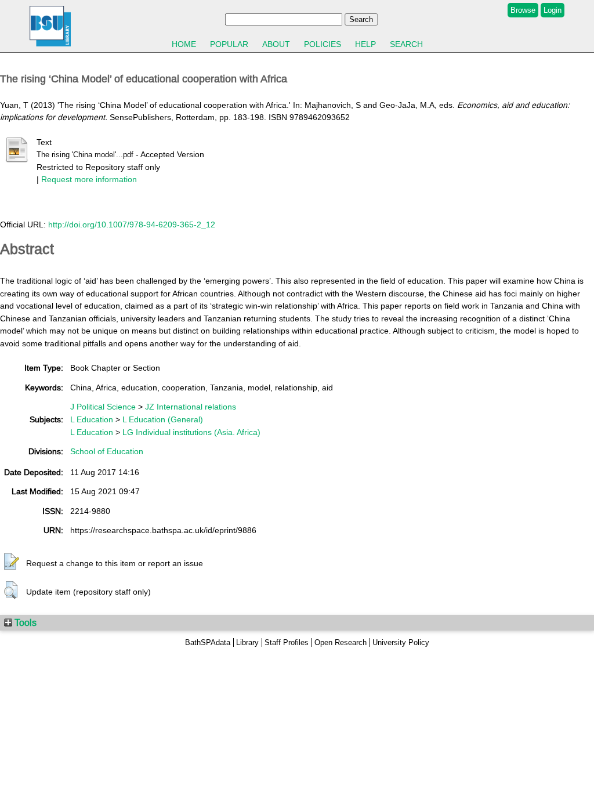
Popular (229, 44)
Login (553, 10)
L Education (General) (162, 419)
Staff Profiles (287, 642)
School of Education (106, 451)
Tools (24, 622)
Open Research (340, 642)
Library (247, 642)
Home (184, 44)
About (276, 44)
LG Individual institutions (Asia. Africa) (191, 432)
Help (365, 44)
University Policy (400, 642)
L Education (91, 419)
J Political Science (103, 406)
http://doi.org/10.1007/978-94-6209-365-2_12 (131, 224)
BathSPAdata (207, 642)
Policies (322, 44)
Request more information (89, 179)
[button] (11, 562)
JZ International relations (190, 406)
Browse (522, 10)
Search (406, 44)
